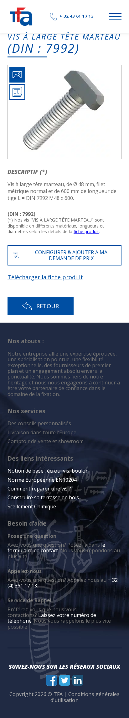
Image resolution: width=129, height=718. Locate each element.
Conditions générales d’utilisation (85, 697)
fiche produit (86, 231)
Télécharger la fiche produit (45, 277)
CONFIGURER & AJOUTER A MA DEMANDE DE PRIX (71, 255)
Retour (47, 306)
